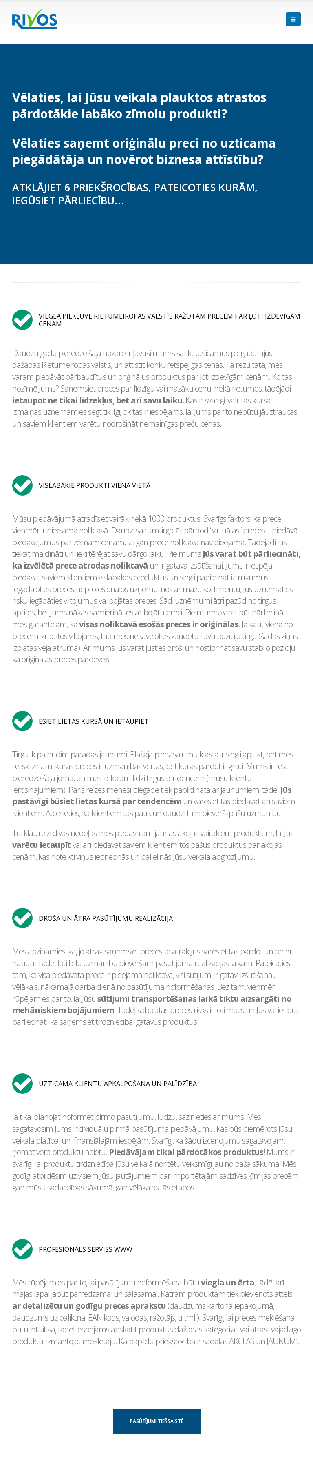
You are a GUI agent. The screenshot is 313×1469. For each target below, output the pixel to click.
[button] (293, 19)
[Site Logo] (34, 19)
